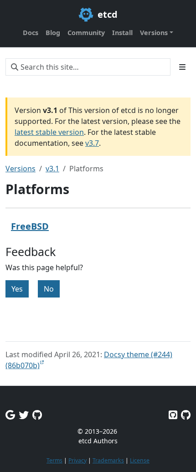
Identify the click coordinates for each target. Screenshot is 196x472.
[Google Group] (10, 414)
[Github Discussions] (37, 414)
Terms (54, 460)
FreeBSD (30, 226)
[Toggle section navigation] (182, 67)
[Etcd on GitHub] (173, 414)
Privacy (77, 460)
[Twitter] (24, 414)
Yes (17, 289)
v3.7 (92, 143)
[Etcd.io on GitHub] (186, 414)
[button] (156, 32)
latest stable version (49, 132)
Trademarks (108, 460)
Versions (20, 169)
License (140, 460)
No (49, 289)
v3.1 (52, 169)
